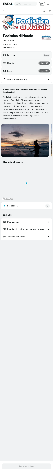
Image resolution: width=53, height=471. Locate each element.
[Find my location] (4, 168)
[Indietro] (3, 11)
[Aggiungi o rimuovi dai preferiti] (49, 11)
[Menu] (48, 4)
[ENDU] (8, 4)
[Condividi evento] (44, 11)
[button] (26, 79)
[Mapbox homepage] (7, 198)
